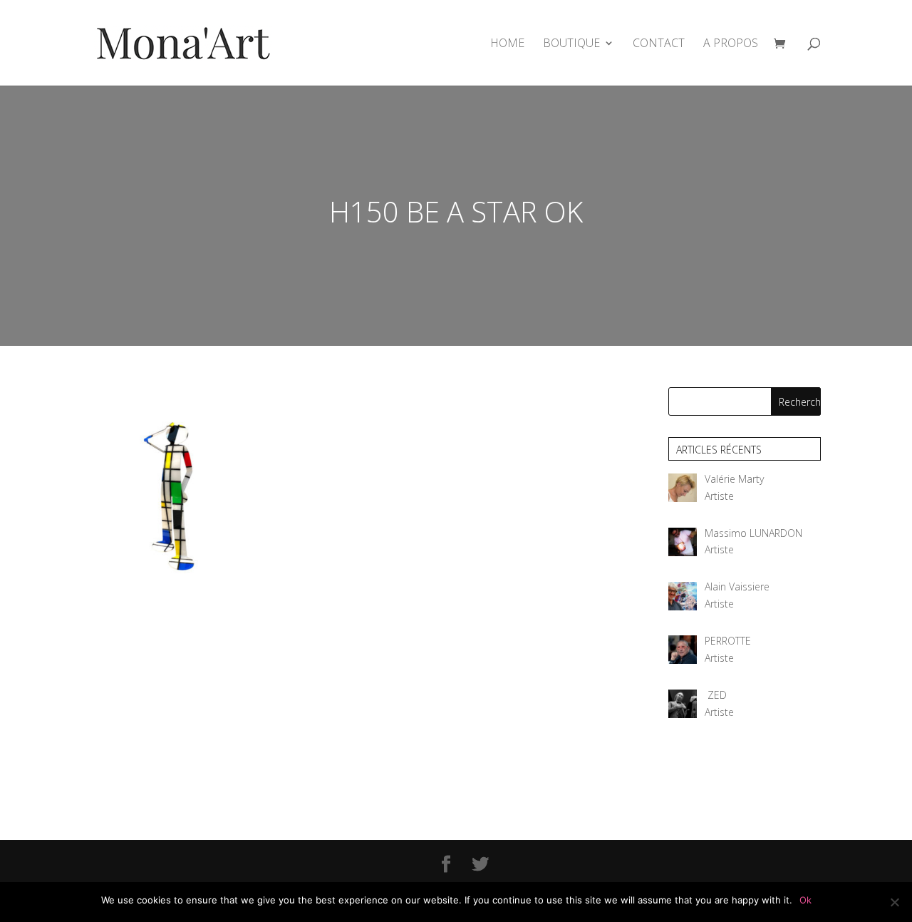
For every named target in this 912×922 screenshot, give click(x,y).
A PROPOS (730, 44)
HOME (507, 44)
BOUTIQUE (571, 44)
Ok (805, 900)
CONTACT (659, 44)
